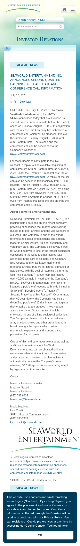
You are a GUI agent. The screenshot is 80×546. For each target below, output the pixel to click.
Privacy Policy (53, 517)
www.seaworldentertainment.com (29, 353)
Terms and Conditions (51, 509)
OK (40, 535)
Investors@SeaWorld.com (25, 399)
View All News (27, 65)
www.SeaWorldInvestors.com (27, 154)
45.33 (41, 19)
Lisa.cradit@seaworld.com (26, 422)
